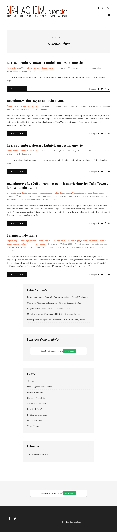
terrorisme (23, 71)
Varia (42, 244)
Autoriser (69, 351)
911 (95, 151)
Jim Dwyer (95, 106)
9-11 (103, 68)
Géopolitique (13, 68)
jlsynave (62, 68)
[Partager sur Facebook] (98, 88)
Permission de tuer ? (22, 235)
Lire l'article (17, 89)
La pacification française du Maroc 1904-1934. (48, 308)
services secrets (66, 247)
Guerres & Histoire (36, 403)
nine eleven (81, 196)
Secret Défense (34, 420)
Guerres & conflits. (36, 398)
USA (19, 199)
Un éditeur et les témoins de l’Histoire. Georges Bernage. (54, 314)
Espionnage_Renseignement (21, 240)
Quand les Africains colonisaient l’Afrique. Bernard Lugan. (54, 303)
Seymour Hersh (80, 247)
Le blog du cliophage (37, 415)
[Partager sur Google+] (108, 88)
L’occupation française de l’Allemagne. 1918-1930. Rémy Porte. (56, 319)
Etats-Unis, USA (57, 240)
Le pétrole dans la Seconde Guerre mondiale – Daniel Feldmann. (57, 297)
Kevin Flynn (105, 106)
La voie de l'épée (35, 409)
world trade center (28, 199)
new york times (13, 109)
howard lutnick (103, 151)
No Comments (39, 71)
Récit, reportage (29, 193)
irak (105, 244)
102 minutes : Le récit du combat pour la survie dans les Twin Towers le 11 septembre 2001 (57, 185)
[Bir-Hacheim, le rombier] (37, 16)
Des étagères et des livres (39, 386)
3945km (30, 381)
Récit (89, 196)
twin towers (24, 109)
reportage (96, 196)
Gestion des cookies (71, 522)
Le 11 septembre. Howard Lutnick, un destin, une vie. (45, 63)
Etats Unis (42, 240)
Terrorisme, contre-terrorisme (37, 68)
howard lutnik (12, 71)
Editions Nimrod (35, 392)
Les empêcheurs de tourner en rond (21, 247)
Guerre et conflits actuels (94, 240)
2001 (91, 151)
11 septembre (96, 68)
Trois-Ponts (33, 426)
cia (92, 244)
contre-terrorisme (59, 196)
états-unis (72, 196)
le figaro (10, 154)
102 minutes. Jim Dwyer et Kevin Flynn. (35, 101)
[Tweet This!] (102, 88)
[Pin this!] (105, 88)
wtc (38, 199)
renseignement (53, 247)
